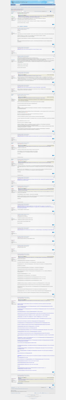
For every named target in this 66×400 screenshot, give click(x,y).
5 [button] (51, 11)
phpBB (31, 394)
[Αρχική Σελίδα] (33, 2)
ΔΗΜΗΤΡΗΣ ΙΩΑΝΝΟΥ (13, 257)
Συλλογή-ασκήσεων (25, 26)
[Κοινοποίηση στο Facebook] (52, 24)
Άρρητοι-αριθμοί (21, 26)
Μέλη (21, 4)
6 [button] (52, 11)
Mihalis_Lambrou (21, 15)
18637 (14, 52)
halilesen (34, 395)
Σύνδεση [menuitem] (53, 4)
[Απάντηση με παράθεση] (54, 28)
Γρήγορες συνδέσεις (11, 4)
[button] (45, 11)
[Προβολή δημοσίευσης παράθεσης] (26, 15)
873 (14, 60)
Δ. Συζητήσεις (18, 4)
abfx (20, 95)
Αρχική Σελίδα (13, 4)
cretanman (12, 145)
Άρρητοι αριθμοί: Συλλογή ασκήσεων (17, 9)
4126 (14, 163)
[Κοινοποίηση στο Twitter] (53, 24)
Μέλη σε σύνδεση (13, 390)
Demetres (12, 16)
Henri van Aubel (13, 59)
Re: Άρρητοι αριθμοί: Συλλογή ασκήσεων (23, 12)
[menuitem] (52, 4)
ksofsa (20, 29)
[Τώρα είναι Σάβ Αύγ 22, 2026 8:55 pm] (54, 7)
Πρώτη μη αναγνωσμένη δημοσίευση (38, 11)
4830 (14, 302)
